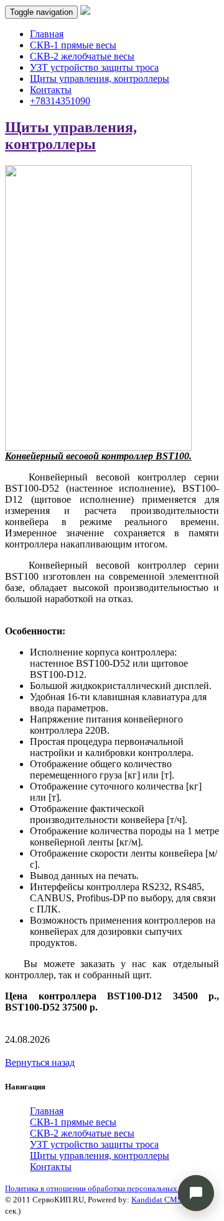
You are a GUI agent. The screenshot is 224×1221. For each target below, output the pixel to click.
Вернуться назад (40, 1062)
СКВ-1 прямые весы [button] (73, 1122)
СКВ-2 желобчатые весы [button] (82, 1133)
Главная (46, 34)
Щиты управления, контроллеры (99, 78)
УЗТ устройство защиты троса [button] (94, 1144)
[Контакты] (196, 1193)
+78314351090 (60, 101)
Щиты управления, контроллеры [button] (99, 1155)
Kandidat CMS (156, 1199)
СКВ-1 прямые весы (73, 45)
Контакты (51, 89)
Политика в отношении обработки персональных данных (105, 1188)
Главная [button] (46, 1111)
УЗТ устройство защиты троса (94, 67)
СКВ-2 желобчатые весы (82, 56)
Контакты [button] (51, 1166)
